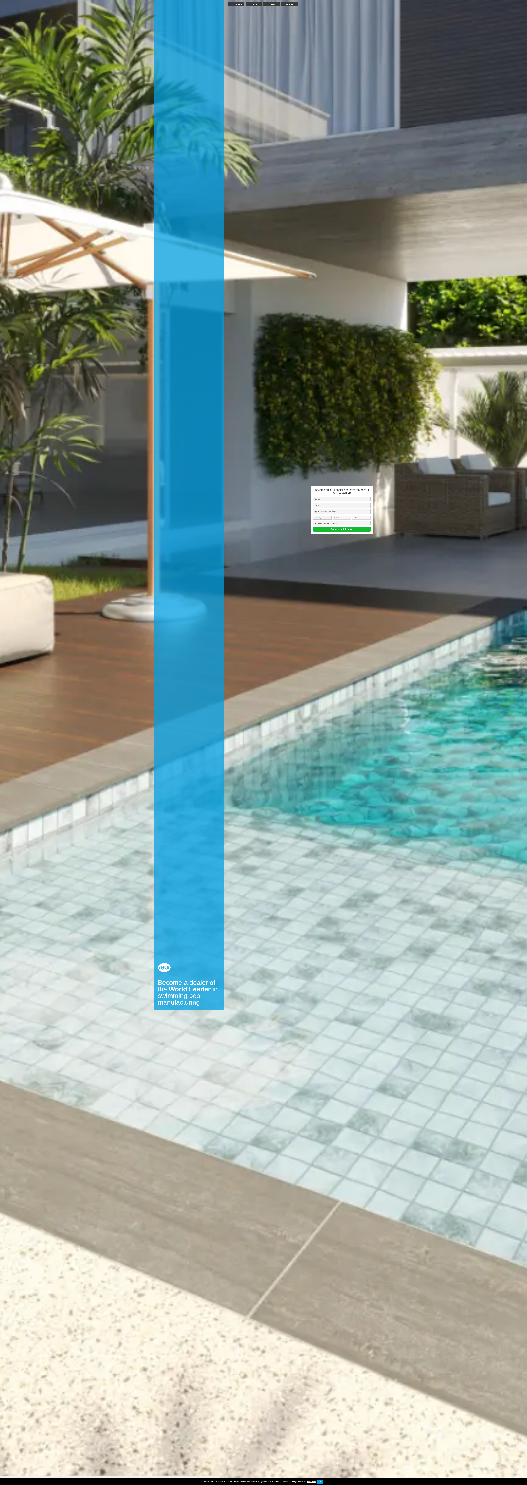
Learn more (311, 1482)
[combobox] (316, 511)
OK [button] (320, 1482)
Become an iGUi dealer (342, 529)
